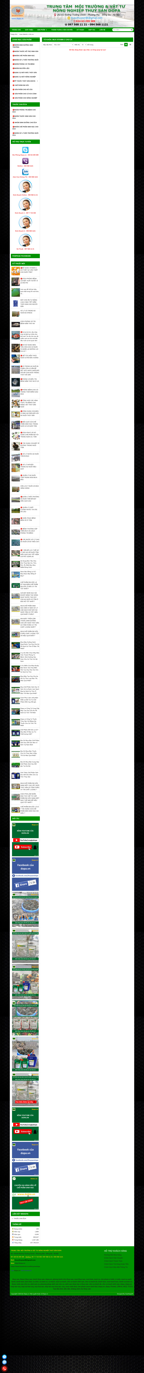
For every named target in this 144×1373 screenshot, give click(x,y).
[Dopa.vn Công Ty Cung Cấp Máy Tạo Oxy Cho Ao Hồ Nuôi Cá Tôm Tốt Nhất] (15, 715)
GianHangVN (129, 1294)
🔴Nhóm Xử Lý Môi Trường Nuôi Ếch (25, 134)
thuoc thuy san (26, 1279)
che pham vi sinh (107, 1279)
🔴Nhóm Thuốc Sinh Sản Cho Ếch (24, 117)
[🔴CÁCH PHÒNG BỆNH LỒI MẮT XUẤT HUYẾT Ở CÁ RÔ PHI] (15, 285)
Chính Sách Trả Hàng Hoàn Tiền (116, 1264)
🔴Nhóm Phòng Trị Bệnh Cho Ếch (24, 111)
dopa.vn (48, 1279)
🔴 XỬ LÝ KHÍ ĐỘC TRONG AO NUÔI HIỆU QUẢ (28, 467)
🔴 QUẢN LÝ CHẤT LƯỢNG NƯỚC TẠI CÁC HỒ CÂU (28, 509)
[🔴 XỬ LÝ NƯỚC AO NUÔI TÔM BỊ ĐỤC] (15, 461)
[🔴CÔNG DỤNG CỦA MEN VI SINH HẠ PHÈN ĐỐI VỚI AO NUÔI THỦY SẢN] (15, 418)
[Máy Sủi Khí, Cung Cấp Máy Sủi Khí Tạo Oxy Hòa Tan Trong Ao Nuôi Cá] (25, 909)
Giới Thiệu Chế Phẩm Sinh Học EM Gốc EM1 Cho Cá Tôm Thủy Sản (29, 775)
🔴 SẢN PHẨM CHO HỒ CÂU (22, 89)
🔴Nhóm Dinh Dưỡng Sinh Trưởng (23, 46)
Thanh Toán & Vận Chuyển (62, 30)
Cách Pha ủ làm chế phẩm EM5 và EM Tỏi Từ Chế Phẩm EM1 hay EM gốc (29, 700)
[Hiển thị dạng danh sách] (130, 44)
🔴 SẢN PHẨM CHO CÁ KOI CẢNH (24, 94)
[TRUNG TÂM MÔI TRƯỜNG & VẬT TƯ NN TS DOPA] (72, 27)
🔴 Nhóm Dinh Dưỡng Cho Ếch (25, 122)
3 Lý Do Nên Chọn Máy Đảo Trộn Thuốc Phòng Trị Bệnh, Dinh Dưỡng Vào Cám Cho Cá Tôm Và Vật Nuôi (29, 657)
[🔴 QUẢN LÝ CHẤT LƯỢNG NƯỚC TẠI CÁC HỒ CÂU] (15, 514)
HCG (125, 1286)
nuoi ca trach (61, 1282)
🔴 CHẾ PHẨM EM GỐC (21, 85)
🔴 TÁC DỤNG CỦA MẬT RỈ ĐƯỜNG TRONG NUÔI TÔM (29, 445)
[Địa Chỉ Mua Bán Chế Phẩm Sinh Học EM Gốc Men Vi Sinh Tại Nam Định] (15, 747)
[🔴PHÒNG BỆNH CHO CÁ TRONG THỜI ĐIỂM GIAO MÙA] (15, 396)
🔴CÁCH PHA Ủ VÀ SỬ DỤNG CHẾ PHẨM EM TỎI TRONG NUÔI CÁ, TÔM (29, 435)
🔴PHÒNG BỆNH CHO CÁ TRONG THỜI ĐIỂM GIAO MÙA (29, 392)
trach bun (102, 1282)
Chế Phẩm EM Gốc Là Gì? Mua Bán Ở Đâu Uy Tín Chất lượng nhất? (29, 732)
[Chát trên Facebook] (4, 1357)
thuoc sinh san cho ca (21, 1284)
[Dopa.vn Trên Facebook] (25, 1158)
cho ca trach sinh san (75, 1282)
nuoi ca (97, 1279)
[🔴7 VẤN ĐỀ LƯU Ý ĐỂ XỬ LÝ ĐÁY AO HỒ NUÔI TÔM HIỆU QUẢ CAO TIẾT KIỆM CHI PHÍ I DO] (15, 557)
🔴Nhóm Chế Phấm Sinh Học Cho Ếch (25, 128)
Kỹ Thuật (80, 30)
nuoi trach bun (112, 1282)
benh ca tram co (125, 1282)
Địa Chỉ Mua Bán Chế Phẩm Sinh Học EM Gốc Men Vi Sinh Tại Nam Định (29, 743)
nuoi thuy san (79, 1279)
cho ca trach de (91, 1282)
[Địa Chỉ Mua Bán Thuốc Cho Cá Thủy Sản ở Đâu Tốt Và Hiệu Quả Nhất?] (15, 758)
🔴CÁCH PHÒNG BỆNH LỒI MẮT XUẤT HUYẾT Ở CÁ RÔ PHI (29, 281)
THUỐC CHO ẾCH (20, 1218)
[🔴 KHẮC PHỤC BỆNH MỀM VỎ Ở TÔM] (15, 525)
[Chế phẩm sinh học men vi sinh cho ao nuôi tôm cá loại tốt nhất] (25, 945)
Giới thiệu (29, 30)
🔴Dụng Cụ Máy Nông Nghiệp (24, 77)
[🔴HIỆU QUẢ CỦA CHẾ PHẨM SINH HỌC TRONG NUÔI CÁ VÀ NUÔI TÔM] (15, 429)
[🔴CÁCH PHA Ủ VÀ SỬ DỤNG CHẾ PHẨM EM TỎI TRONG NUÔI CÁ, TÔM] (15, 439)
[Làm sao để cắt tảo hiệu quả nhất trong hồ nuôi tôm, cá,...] (15, 296)
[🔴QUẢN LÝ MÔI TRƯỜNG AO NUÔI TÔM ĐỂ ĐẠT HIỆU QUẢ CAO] (15, 503)
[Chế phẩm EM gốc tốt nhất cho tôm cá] (25, 1054)
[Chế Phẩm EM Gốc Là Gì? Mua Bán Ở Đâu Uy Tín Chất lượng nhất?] (15, 736)
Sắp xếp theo (47, 45)
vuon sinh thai (71, 1286)
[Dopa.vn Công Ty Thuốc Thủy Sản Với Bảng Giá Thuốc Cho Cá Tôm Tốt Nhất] (15, 726)
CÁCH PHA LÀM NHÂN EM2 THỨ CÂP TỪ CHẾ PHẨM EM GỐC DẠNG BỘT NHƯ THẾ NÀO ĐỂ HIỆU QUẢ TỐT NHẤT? (29, 798)
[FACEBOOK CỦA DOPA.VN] (25, 874)
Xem (121, 44)
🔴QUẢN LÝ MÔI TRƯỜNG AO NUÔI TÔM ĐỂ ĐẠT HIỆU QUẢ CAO (29, 499)
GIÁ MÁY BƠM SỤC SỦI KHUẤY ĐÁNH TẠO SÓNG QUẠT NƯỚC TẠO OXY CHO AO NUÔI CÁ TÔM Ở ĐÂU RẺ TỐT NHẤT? (29, 597)
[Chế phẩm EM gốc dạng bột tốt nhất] (25, 1017)
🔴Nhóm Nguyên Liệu (21, 68)
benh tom (20, 1282)
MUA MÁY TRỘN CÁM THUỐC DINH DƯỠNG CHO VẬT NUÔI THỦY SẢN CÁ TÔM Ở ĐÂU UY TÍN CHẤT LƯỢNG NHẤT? (29, 623)
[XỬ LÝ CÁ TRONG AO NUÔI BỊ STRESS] (15, 317)
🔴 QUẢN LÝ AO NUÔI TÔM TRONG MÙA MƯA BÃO (28, 477)
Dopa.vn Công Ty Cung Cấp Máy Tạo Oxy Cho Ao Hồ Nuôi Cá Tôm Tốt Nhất (29, 710)
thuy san (15, 1279)
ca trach (51, 1282)
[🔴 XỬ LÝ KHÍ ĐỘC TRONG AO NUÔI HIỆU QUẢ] (15, 471)
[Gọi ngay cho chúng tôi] (4, 1368)
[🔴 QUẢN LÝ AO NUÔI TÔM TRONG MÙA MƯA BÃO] (15, 482)
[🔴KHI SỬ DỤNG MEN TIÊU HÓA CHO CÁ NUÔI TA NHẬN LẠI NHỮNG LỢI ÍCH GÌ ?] (15, 352)
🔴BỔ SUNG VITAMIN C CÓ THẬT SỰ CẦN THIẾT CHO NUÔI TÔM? (29, 270)
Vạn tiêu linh (58, 1289)
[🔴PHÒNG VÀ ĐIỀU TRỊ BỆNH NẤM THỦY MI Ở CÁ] (15, 386)
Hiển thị (77, 45)
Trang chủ (16, 30)
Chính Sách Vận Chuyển (113, 1258)
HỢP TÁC (91, 30)
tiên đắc (67, 1289)
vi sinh (117, 1279)
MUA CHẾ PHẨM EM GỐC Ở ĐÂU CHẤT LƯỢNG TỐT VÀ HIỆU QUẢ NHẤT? (29, 633)
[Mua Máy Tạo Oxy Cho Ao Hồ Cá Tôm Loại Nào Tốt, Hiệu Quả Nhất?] (15, 683)
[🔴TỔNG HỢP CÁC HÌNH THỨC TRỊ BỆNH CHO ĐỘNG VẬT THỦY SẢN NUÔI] (15, 407)
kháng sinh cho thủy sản (81, 1289)
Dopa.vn (17, 1270)
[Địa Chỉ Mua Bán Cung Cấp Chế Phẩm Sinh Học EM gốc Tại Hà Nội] (15, 769)
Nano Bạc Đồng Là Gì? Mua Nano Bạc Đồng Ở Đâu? (28, 574)
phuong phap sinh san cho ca (52, 1284)
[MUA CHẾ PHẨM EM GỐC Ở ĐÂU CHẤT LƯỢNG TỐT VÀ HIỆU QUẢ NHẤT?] (15, 638)
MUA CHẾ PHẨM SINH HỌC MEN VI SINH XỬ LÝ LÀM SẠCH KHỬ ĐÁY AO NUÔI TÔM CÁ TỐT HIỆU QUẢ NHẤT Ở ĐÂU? (29, 610)
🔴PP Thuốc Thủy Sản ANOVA (24, 81)
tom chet (28, 1282)
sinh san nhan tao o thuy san (76, 1284)
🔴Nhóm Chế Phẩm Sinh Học (24, 55)
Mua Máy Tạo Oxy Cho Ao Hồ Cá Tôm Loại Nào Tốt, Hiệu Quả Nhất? (29, 678)
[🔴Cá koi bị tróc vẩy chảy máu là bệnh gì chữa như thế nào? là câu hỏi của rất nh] (15, 339)
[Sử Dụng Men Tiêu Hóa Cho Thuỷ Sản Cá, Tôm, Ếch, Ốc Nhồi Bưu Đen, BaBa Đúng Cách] (15, 568)
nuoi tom (89, 1279)
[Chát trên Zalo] (4, 1362)
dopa (122, 1284)
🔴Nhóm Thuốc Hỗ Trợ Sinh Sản (25, 51)
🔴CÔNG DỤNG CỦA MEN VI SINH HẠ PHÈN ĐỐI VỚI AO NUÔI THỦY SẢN (29, 413)
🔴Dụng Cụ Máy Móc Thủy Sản (25, 72)
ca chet (35, 1282)
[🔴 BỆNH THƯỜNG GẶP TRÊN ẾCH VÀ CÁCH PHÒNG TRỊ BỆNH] (15, 536)
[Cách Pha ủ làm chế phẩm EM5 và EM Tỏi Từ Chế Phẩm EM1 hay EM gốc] (15, 704)
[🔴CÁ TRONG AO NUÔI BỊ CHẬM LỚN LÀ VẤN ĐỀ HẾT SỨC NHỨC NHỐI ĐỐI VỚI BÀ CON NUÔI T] (15, 373)
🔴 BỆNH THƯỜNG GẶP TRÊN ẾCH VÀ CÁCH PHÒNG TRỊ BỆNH (28, 531)
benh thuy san (39, 1279)
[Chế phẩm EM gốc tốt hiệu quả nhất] (25, 981)
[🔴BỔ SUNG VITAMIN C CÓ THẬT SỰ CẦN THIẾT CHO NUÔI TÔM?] (15, 275)
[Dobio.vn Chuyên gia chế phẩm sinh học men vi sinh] (25, 1193)
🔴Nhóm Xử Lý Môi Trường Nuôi (25, 60)
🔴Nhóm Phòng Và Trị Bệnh (23, 64)
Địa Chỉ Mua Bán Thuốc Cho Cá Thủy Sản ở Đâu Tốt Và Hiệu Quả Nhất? (28, 753)
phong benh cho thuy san (63, 1279)
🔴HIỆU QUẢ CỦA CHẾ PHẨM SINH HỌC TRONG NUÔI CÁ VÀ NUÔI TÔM (29, 424)
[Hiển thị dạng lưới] (126, 44)
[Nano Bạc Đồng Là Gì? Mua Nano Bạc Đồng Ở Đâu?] (15, 578)
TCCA (130, 1286)
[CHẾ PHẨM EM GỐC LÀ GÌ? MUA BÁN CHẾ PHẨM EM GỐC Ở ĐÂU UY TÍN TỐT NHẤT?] (15, 589)
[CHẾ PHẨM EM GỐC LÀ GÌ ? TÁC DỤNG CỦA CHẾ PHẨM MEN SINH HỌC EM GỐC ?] (15, 813)
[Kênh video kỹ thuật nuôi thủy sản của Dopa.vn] (25, 1124)
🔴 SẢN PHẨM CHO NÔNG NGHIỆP (25, 98)
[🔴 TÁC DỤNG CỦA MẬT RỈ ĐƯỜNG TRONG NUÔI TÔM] (15, 450)
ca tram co (43, 1282)
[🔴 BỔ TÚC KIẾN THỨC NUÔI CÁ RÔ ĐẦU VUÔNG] (15, 362)
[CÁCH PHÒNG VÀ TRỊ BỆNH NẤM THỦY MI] (15, 328)
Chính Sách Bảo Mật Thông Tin (116, 1267)
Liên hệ (102, 30)
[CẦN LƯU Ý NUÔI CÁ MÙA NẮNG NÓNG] (15, 493)
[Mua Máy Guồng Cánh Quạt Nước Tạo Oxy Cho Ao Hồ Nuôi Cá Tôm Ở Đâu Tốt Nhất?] (15, 649)
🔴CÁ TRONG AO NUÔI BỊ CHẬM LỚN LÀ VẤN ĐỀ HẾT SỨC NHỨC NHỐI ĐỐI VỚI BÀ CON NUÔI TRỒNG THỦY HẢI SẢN (29, 370)
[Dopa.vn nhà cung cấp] (25, 1089)
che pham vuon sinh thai (87, 1286)
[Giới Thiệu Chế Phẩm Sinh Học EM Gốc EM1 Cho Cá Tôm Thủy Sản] (15, 779)
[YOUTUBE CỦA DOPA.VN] (25, 839)
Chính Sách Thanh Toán (113, 1261)
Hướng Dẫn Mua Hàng (112, 1255)
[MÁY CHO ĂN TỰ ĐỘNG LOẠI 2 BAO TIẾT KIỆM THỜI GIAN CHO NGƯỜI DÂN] (15, 307)
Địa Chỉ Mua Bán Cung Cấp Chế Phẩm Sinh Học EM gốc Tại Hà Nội (29, 764)
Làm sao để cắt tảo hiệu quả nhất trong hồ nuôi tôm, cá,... (29, 291)
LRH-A (119, 1286)
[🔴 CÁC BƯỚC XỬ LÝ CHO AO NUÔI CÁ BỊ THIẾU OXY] (15, 546)
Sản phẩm (41, 30)
